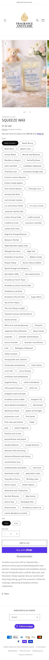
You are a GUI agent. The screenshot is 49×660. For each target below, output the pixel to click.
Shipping (4, 129)
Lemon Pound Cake (13, 217)
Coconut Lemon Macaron (15, 177)
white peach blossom (14, 388)
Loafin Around (34, 217)
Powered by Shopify (27, 647)
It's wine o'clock (37, 206)
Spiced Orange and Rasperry (17, 268)
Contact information (25, 654)
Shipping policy (38, 651)
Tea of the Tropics (12, 302)
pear (6, 428)
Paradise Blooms (12, 445)
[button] (5, 20)
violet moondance (31, 382)
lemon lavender (11, 342)
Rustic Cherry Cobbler (32, 263)
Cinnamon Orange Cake (33, 171)
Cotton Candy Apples (14, 183)
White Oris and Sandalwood (16, 325)
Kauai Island (38, 331)
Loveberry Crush (12, 223)
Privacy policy (41, 647)
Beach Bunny (27, 143)
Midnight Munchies (13, 251)
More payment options (24, 556)
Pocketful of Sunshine (14, 257)
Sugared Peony (11, 382)
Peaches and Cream (13, 433)
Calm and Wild (11, 166)
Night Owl (31, 251)
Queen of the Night (34, 411)
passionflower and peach (15, 439)
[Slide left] (19, 112)
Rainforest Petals (12, 411)
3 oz (6, 523)
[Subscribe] (37, 617)
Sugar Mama (36, 297)
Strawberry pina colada (14, 399)
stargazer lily (36, 399)
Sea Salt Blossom (12, 496)
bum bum (37, 468)
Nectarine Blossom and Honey (17, 456)
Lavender (8, 337)
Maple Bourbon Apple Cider (16, 245)
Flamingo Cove (34, 189)
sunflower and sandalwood (16, 376)
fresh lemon (37, 365)
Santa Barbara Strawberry (16, 405)
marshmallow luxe (12, 462)
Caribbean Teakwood (32, 166)
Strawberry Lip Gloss (13, 291)
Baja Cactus (31, 496)
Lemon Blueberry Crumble (16, 513)
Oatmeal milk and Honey (15, 450)
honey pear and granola (15, 365)
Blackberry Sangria (13, 160)
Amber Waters (28, 485)
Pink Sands (30, 416)
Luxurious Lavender (33, 223)
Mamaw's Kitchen (12, 240)
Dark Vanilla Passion (13, 189)
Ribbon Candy (36, 257)
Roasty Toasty (10, 263)
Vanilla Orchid (11, 319)
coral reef (9, 371)
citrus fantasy (25, 371)
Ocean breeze (10, 507)
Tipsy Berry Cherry (12, 479)
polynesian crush (12, 416)
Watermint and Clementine (16, 490)
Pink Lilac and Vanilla (14, 422)
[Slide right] (30, 112)
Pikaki (32, 422)
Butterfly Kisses (33, 160)
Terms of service (25, 651)
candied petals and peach (16, 468)
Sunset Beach (10, 154)
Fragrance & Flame (14, 647)
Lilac (7, 348)
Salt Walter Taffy (12, 274)
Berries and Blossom (31, 154)
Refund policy (12, 651)
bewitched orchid (12, 473)
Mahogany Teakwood (24, 348)
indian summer (11, 354)
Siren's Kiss (9, 502)
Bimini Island (10, 485)
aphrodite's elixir (33, 473)
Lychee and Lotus (12, 228)
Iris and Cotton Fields (14, 206)
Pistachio (39, 325)
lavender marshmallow (29, 337)
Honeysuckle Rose (12, 194)
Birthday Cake (32, 479)
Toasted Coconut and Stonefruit (18, 314)
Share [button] (6, 594)
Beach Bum (9, 149)
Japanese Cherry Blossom (16, 331)
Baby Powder (10, 143)
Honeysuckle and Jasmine (16, 359)
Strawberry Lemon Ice (31, 507)
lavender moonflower (33, 342)
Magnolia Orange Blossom (16, 234)
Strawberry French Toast (15, 280)
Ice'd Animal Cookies (13, 200)
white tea (33, 388)
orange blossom (32, 445)
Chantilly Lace (11, 171)
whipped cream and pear (15, 394)
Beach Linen (25, 149)
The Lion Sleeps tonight (15, 308)
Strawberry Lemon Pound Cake (18, 285)
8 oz (16, 523)
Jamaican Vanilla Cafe (14, 211)
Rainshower (38, 405)
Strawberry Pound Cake (15, 297)
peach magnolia (22, 428)
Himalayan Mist (27, 502)
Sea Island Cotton (32, 274)
